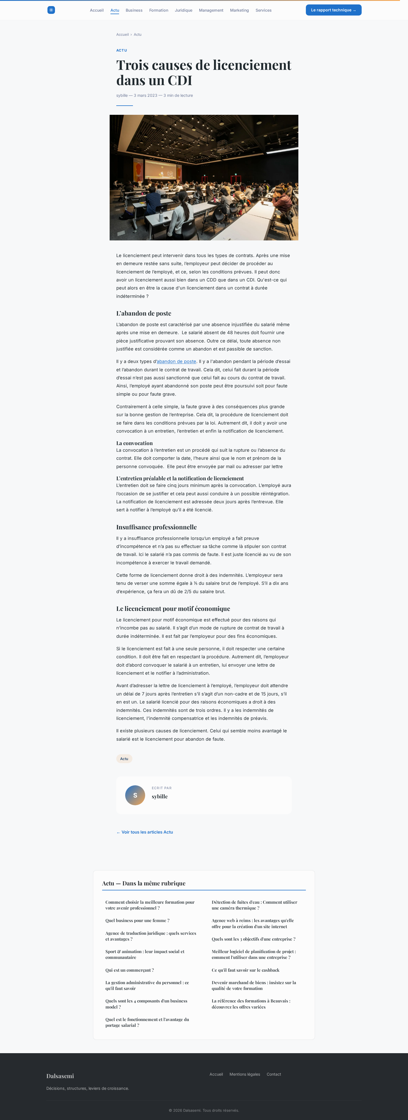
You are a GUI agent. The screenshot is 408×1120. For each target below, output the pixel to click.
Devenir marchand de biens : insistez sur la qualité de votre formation (254, 985)
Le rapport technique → (333, 9)
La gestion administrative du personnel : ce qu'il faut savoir (147, 985)
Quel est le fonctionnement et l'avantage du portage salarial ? (147, 1022)
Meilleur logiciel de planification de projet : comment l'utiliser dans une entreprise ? (254, 954)
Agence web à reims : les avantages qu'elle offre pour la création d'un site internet (253, 923)
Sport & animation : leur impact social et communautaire (144, 954)
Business (134, 9)
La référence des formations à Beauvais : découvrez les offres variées (251, 1003)
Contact (274, 1074)
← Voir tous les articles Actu (144, 832)
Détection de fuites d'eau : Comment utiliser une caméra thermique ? (254, 905)
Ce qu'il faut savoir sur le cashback (245, 970)
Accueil (97, 9)
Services (264, 9)
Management (211, 9)
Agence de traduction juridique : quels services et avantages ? (150, 936)
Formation (158, 9)
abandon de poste (176, 361)
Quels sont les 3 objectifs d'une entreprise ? (253, 939)
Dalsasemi (60, 1076)
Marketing (239, 9)
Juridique (183, 9)
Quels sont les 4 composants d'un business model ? (146, 1003)
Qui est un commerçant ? (129, 970)
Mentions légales (245, 1074)
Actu (114, 9)
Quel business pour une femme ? (137, 920)
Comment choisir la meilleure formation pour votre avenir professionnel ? (150, 905)
